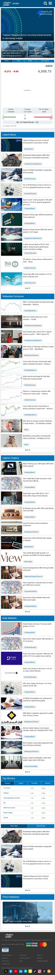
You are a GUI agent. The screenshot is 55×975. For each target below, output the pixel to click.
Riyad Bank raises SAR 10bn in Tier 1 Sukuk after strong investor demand (36, 495)
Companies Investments (32, 164)
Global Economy (29, 178)
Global (30, 61)
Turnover (34, 783)
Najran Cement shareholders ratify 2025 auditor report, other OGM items (37, 759)
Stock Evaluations (30, 310)
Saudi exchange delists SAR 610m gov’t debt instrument (38, 569)
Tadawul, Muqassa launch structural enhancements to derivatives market (36, 141)
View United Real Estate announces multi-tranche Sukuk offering (37, 480)
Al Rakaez (6, 793)
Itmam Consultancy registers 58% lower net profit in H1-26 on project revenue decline (38, 655)
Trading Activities (30, 606)
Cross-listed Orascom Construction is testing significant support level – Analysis (38, 407)
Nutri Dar (6, 817)
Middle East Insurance (9, 807)
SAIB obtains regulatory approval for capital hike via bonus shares (38, 714)
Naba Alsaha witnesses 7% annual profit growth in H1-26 (37, 625)
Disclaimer (23, 955)
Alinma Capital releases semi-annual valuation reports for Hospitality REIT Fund (37, 729)
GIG (4, 803)
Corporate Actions (30, 591)
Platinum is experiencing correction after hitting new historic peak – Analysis (37, 392)
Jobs (21, 961)
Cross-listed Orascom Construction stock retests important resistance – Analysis (37, 363)
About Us (39, 955)
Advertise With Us (25, 958)
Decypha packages (42, 961)
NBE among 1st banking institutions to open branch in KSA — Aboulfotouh (38, 348)
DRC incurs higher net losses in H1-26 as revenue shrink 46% (37, 685)
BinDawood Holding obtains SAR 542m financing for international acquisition (36, 156)
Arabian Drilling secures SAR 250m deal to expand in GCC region (38, 231)
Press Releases (10, 897)
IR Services (5, 961)
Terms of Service (7, 955)
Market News (28, 149)
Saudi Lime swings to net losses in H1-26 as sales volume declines (37, 670)
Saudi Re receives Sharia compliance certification (35, 524)
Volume (47, 783)
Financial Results (30, 193)
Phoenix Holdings (8, 812)
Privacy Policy (6, 964)
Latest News (9, 134)
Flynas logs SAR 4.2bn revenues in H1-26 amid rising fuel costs (37, 275)
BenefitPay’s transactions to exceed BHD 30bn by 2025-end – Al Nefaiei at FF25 (37, 437)
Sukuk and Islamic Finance (33, 576)
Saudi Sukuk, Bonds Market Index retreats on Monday (37, 539)
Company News (29, 208)
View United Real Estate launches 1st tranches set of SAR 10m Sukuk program (37, 554)
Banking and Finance (31, 355)
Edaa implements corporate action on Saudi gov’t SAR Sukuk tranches (38, 584)
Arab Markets (9, 618)
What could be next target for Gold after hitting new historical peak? (36, 377)
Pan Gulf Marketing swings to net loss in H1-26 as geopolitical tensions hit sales (37, 186)
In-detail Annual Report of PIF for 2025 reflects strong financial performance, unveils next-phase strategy (36, 246)
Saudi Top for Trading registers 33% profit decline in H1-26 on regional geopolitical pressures (37, 202)
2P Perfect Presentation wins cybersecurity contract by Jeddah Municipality (37, 699)
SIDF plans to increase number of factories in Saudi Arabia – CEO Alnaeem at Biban (37, 422)
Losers (21, 783)
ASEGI (49, 66)
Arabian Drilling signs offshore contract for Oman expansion (38, 216)
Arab (18, 61)
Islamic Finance (10, 458)
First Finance (7, 788)
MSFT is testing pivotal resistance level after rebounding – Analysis (38, 303)
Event (26, 429)
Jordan (7, 61)
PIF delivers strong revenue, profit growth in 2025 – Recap (38, 260)
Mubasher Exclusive (13, 296)
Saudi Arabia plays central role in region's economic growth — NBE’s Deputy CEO (37, 333)
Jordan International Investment (12, 798)
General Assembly (30, 766)
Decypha (39, 958)
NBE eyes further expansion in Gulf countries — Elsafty (35, 318)
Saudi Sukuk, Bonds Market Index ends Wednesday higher (36, 599)
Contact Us (5, 958)
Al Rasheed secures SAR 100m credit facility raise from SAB (38, 509)
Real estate (28, 561)
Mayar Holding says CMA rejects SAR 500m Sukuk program (38, 465)
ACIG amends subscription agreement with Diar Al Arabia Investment (38, 744)
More (27, 288)
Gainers (7, 783)
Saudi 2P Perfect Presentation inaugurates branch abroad (37, 171)
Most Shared (41, 826)
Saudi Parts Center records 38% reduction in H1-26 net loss (38, 640)
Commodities (45, 61)
